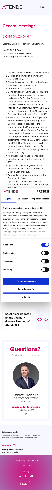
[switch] (45, 253)
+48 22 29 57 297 (26, 410)
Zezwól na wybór (26, 289)
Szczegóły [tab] (23, 199)
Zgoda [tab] (8, 199)
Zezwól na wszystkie (26, 281)
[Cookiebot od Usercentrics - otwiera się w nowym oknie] (37, 191)
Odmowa (26, 297)
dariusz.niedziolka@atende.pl (26, 406)
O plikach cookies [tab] (40, 199)
